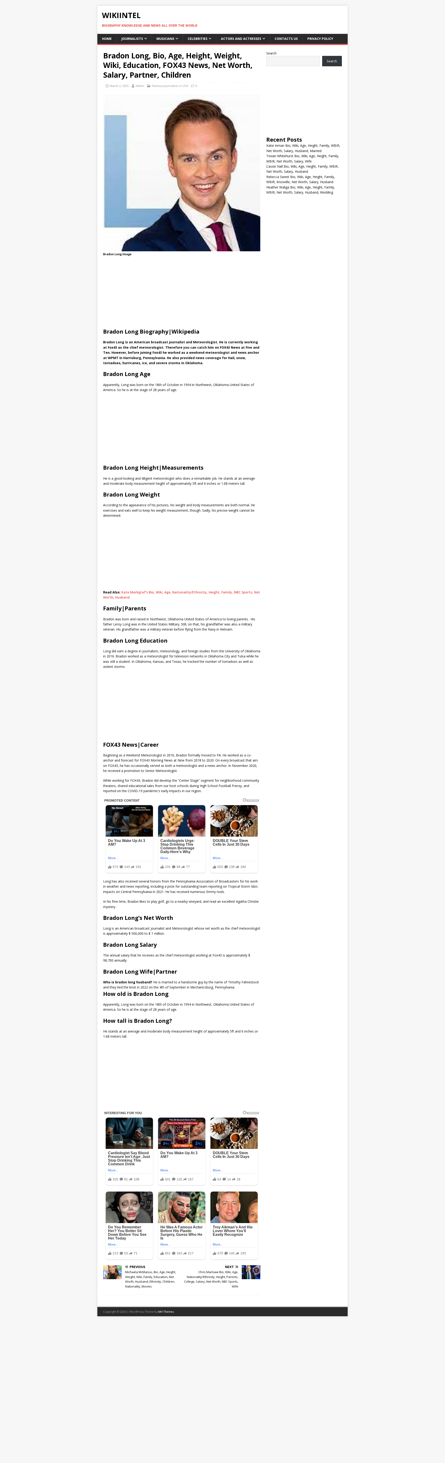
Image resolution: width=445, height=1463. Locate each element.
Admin (139, 86)
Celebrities (197, 38)
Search (271, 53)
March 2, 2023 (119, 86)
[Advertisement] (181, 293)
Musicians (165, 38)
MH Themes (166, 1312)
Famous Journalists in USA (170, 86)
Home (107, 38)
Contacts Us (286, 38)
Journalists (132, 38)
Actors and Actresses (241, 38)
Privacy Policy (320, 38)
